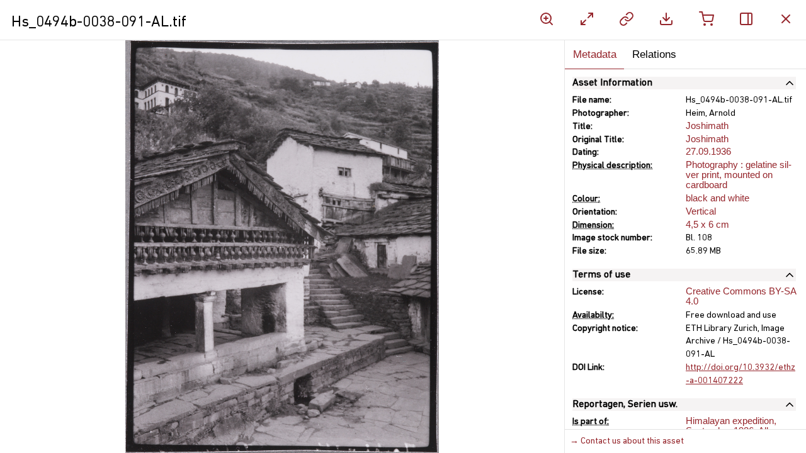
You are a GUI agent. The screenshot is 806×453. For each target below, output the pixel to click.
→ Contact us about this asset (627, 441)
